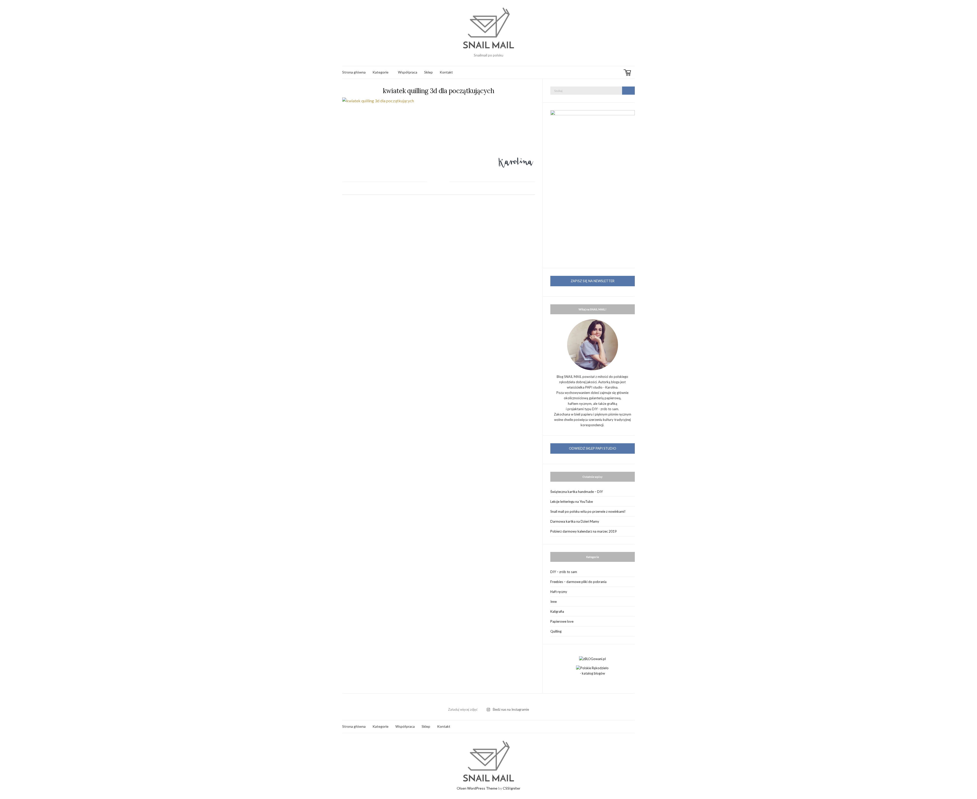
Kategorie (380, 72)
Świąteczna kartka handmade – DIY (576, 492)
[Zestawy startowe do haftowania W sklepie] (547, 702)
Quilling (556, 631)
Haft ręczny (558, 592)
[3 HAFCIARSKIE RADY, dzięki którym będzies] (488, 702)
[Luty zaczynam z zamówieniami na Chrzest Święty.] (605, 702)
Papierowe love (561, 621)
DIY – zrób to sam (563, 572)
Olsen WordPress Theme (477, 788)
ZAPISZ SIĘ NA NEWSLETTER (592, 281)
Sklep (428, 72)
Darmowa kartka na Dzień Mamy (574, 521)
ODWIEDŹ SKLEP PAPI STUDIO (592, 448)
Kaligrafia (557, 611)
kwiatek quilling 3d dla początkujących (438, 91)
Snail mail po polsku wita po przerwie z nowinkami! (588, 511)
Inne (553, 602)
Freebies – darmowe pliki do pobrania (578, 582)
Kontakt (446, 72)
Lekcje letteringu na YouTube (571, 502)
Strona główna (354, 72)
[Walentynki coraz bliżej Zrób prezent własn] (430, 702)
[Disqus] (438, 272)
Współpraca (407, 72)
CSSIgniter (511, 788)
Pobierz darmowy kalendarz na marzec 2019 (583, 531)
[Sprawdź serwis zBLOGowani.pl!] (592, 658)
